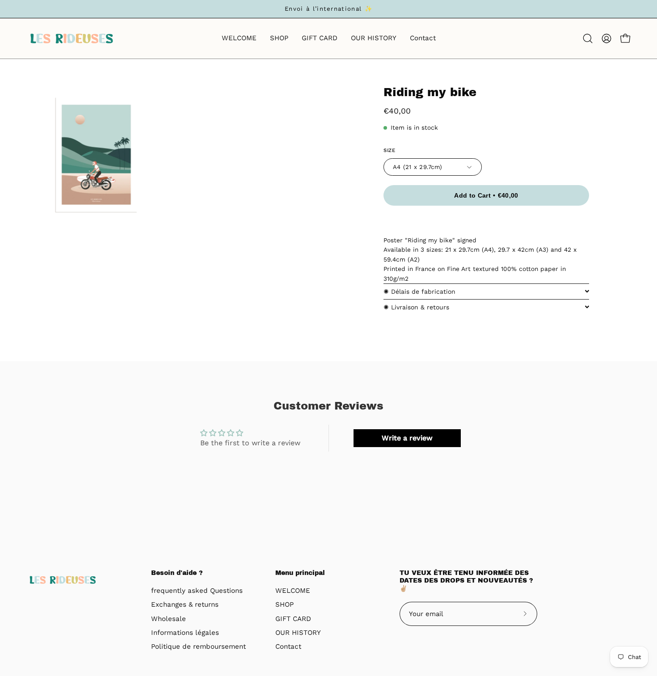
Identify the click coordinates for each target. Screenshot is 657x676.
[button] (587, 38)
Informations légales (185, 633)
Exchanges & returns (185, 605)
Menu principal (300, 573)
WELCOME (292, 591)
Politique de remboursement (198, 647)
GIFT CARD (293, 619)
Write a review (407, 438)
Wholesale (168, 619)
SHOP (284, 605)
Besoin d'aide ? (177, 573)
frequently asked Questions (197, 591)
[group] (328, 9)
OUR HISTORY (298, 633)
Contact (288, 647)
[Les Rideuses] (71, 38)
